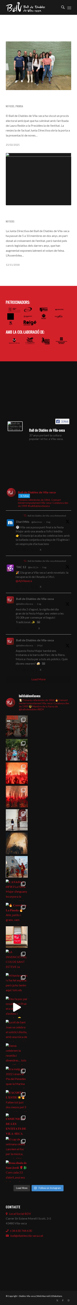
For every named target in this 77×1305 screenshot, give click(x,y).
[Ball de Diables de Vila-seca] (15, 426)
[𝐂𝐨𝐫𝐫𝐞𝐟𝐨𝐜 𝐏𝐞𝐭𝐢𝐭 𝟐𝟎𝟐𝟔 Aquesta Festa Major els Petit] (17, 773)
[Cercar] (61, 7)
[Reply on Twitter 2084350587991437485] (18, 587)
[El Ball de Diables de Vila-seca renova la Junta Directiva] (38, 65)
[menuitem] (61, 7)
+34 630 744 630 (21, 1230)
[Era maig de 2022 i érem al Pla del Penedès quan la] (17, 1077)
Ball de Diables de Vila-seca (35, 598)
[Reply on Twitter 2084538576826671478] (18, 550)
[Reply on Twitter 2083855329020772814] (18, 629)
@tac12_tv (33, 567)
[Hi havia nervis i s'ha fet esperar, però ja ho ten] (17, 984)
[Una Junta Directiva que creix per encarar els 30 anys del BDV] (38, 179)
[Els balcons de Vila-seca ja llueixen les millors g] (17, 937)
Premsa (19, 106)
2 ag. (39, 603)
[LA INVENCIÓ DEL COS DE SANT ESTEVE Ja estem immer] (17, 960)
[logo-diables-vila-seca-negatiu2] (32, 7)
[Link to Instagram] (68, 1300)
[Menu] (69, 7)
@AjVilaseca (24, 581)
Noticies (10, 106)
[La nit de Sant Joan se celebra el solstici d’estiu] (17, 1030)
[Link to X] (57, 1300)
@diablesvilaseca (24, 603)
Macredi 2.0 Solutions (52, 1296)
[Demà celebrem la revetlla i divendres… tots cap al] (17, 1054)
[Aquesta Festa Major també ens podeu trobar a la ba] (17, 843)
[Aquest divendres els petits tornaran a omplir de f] (17, 867)
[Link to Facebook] (63, 1300)
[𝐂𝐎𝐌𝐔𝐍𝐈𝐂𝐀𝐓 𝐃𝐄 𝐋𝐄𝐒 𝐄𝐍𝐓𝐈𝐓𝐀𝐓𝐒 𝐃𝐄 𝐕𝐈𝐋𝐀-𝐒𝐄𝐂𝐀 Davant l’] (17, 1124)
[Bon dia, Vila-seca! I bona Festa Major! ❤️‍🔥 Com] (17, 820)
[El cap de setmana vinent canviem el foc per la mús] (17, 1148)
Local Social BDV (20, 1213)
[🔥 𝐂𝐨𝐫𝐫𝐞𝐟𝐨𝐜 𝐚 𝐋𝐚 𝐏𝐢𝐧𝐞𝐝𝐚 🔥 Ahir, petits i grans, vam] (17, 913)
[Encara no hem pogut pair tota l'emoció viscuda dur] (17, 726)
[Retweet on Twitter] (25, 515)
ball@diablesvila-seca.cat (26, 1235)
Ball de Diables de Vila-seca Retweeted (47, 515)
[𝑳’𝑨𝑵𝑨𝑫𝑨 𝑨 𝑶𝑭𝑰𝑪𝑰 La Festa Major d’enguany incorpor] (17, 890)
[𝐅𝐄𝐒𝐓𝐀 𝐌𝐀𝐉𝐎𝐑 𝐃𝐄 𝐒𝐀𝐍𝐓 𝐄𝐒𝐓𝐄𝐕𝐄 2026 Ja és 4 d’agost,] (17, 796)
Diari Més (22, 521)
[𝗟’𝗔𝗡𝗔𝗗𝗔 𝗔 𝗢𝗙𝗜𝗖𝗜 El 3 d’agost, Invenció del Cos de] (17, 750)
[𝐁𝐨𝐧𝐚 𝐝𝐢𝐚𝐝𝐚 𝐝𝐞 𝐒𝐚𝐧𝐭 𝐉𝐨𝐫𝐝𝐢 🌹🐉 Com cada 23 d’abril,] (17, 1171)
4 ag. (48, 522)
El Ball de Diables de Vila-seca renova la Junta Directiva (32, 99)
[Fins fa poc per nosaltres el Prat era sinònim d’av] (17, 1007)
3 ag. (44, 567)
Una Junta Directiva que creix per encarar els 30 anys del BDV (35, 214)
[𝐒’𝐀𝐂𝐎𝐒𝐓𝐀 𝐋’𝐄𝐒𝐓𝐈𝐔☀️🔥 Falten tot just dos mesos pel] (17, 1101)
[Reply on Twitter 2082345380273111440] (18, 670)
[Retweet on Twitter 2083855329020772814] (25, 629)
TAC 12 (21, 567)
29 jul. (40, 645)
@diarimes (36, 522)
